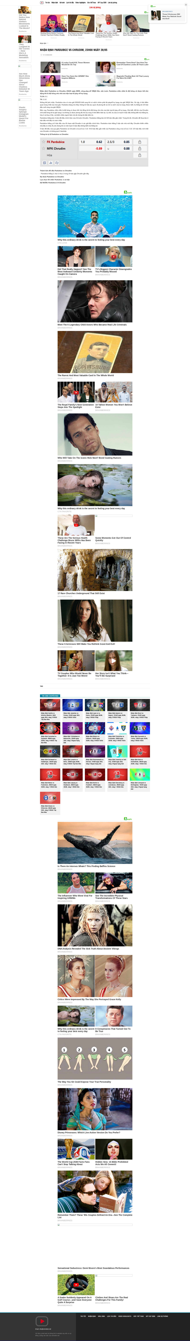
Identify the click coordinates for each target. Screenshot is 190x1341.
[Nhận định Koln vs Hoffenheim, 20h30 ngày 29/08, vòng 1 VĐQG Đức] (140, 751)
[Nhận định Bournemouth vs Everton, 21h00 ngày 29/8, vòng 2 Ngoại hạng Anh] (95, 751)
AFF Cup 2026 (102, 2)
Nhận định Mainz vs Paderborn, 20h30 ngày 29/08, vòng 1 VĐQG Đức (49, 785)
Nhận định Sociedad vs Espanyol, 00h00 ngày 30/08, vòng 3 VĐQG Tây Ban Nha (49, 739)
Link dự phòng (112, 2)
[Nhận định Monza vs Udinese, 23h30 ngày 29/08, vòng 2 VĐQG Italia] (95, 728)
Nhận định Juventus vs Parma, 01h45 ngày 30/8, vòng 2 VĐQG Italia (72, 715)
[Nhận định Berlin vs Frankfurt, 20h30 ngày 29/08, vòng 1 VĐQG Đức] (95, 775)
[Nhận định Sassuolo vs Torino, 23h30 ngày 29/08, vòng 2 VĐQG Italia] (140, 728)
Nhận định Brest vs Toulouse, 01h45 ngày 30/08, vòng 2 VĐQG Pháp (139, 715)
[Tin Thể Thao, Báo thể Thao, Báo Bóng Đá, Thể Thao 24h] (42, 3)
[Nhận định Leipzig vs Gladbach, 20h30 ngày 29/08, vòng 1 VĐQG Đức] (72, 775)
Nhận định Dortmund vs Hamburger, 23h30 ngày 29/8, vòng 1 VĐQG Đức (49, 761)
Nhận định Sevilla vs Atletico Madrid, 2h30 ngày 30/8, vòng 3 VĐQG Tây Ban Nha (49, 716)
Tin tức (47, 2)
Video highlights (80, 2)
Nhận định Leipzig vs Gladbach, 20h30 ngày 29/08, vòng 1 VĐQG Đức (71, 785)
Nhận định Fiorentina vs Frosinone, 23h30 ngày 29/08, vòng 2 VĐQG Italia (116, 738)
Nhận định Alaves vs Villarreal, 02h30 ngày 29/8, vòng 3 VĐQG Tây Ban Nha (48, 809)
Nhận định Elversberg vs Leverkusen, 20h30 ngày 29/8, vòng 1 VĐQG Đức (116, 785)
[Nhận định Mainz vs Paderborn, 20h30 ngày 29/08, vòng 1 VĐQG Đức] (50, 775)
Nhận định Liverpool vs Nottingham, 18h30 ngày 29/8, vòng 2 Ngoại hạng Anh (139, 786)
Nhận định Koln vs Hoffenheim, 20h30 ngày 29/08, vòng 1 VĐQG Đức (139, 761)
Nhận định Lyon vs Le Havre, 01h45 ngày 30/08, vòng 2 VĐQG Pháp (94, 715)
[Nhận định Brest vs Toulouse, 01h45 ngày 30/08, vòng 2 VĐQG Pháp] (140, 705)
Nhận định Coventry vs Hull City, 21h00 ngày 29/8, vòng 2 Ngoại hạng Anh (117, 761)
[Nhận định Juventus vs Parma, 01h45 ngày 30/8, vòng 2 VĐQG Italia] (72, 705)
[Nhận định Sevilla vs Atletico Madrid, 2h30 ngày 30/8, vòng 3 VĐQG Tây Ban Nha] (50, 705)
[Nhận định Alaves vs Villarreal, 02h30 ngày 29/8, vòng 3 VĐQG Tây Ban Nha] (50, 798)
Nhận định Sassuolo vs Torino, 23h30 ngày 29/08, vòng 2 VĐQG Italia (139, 738)
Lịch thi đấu (70, 2)
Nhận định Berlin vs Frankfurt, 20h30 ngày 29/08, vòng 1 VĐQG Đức (94, 785)
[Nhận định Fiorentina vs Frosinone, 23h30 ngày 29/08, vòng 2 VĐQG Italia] (117, 728)
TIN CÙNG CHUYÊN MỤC (50, 696)
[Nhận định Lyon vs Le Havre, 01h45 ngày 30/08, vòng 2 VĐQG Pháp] (95, 705)
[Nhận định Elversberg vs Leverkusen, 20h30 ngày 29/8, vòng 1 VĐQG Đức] (117, 775)
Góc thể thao (91, 2)
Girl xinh (62, 2)
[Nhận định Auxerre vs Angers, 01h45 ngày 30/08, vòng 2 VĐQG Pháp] (117, 705)
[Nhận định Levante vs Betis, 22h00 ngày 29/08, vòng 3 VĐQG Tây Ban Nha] (72, 751)
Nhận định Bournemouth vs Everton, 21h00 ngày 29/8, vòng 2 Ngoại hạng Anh (94, 761)
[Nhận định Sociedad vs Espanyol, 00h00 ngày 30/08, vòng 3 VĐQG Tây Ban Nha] (50, 728)
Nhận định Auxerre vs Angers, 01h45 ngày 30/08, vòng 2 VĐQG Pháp (117, 715)
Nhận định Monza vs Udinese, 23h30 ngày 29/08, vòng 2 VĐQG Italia (94, 738)
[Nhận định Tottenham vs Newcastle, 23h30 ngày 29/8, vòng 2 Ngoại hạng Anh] (72, 728)
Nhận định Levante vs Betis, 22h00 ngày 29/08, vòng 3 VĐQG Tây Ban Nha (72, 761)
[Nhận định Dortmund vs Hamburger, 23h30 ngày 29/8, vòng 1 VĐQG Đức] (50, 751)
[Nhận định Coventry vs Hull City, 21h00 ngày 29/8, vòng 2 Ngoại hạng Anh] (117, 751)
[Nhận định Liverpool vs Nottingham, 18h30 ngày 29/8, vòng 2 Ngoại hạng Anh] (140, 775)
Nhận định (55, 2)
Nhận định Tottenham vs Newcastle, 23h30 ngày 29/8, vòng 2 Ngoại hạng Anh (72, 739)
